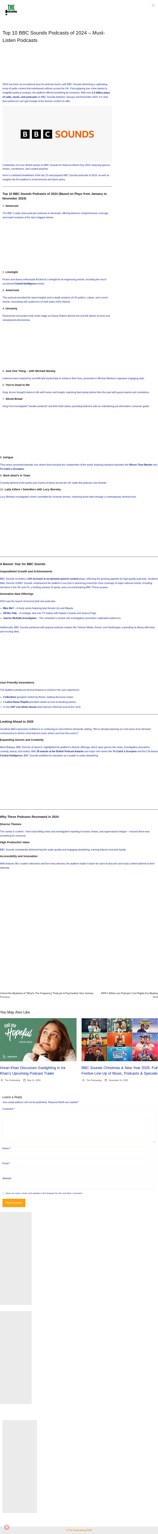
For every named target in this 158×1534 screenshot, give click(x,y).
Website (6, 1178)
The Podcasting (12, 1080)
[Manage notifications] (6, 1527)
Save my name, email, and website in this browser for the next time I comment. (44, 1193)
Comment (8, 1109)
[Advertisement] (57, 65)
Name (6, 1148)
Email (6, 1163)
